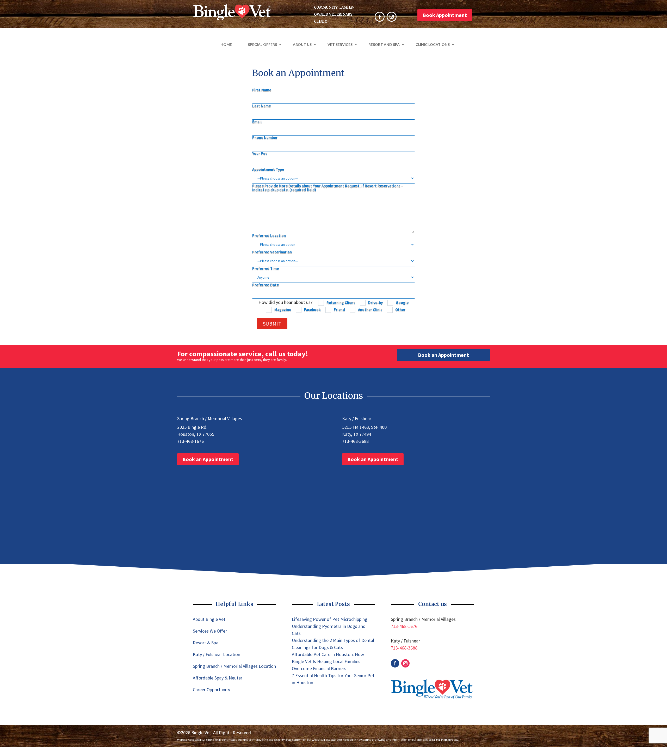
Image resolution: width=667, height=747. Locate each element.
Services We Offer (210, 631)
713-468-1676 (190, 441)
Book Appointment (445, 15)
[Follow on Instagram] (405, 663)
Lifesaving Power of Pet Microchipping (329, 619)
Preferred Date (265, 285)
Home (226, 44)
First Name (261, 90)
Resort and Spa (384, 44)
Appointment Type (268, 169)
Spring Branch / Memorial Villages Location (234, 666)
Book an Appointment (443, 355)
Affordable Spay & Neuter (217, 678)
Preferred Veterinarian (272, 252)
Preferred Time (265, 268)
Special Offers (262, 44)
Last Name (261, 106)
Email (257, 122)
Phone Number (264, 138)
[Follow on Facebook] (395, 663)
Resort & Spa (205, 643)
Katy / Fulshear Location (216, 654)
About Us (302, 44)
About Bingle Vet (209, 619)
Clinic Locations (433, 44)
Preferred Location (269, 236)
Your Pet (259, 153)
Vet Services (340, 44)
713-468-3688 (355, 441)
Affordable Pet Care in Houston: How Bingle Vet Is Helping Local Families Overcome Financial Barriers (328, 661)
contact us (440, 740)
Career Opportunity (211, 690)
